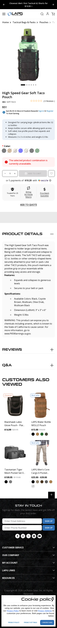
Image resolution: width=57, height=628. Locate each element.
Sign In (41, 111)
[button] (28, 180)
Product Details (22, 234)
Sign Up (48, 521)
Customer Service (13, 547)
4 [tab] (31, 84)
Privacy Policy (13, 611)
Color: (6, 146)
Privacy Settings (45, 611)
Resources (8, 578)
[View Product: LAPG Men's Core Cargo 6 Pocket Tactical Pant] (42, 453)
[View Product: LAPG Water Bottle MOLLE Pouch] (42, 405)
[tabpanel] (28, 54)
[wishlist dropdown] (51, 173)
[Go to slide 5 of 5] (53, 4)
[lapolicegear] (15, 14)
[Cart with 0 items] (53, 14)
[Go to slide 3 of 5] (4, 4)
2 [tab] (26, 84)
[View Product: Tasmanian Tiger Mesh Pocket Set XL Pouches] (15, 453)
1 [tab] (23, 84)
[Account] (47, 14)
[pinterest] (34, 536)
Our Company (10, 555)
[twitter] (28, 536)
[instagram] (23, 536)
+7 (33, 486)
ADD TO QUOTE (28, 204)
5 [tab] (33, 84)
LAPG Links (8, 570)
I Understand (47, 622)
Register (50, 111)
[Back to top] (51, 495)
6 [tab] (35, 84)
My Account (10, 562)
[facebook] (17, 536)
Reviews (12, 350)
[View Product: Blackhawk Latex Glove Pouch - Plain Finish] (15, 405)
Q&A (7, 365)
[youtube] (39, 536)
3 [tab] (29, 84)
